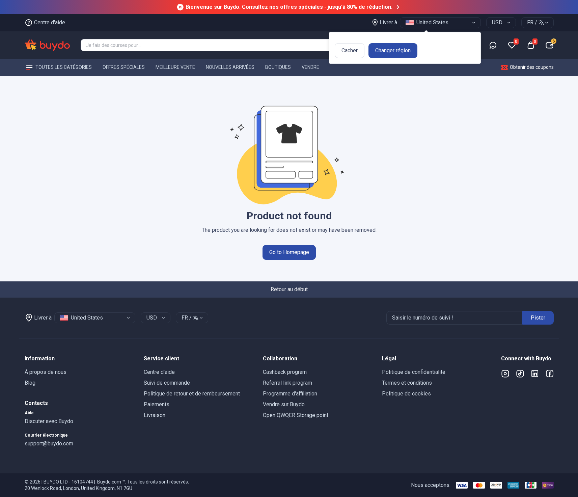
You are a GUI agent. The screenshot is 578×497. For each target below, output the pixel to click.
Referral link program (287, 383)
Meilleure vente (175, 67)
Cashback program (285, 372)
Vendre (310, 67)
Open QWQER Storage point (295, 415)
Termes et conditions (407, 383)
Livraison (154, 415)
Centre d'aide (159, 372)
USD (497, 22)
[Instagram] (505, 373)
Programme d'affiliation (290, 393)
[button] (78, 359)
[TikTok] (520, 373)
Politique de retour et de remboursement (192, 393)
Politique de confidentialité (413, 372)
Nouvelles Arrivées (230, 67)
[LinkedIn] (535, 373)
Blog (30, 383)
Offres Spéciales (124, 67)
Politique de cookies (406, 393)
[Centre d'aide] (493, 45)
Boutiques (278, 67)
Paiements (156, 404)
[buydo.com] (47, 45)
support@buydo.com (49, 443)
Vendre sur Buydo (284, 404)
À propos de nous (45, 372)
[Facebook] (550, 373)
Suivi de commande (167, 383)
